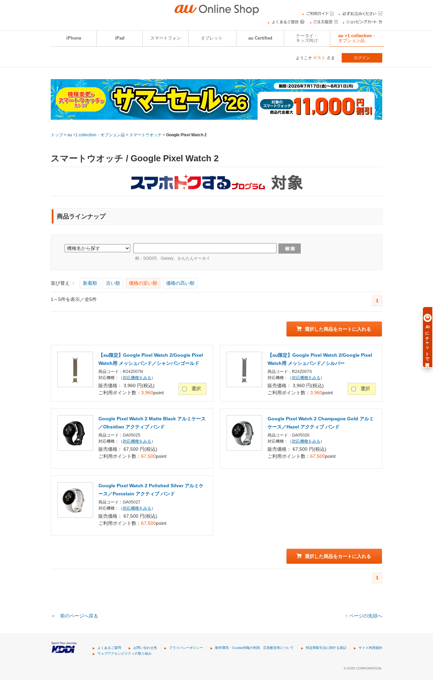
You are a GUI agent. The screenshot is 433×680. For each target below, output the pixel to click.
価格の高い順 (180, 283)
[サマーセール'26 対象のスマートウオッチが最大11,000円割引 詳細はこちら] (216, 115)
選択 (196, 388)
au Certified (260, 38)
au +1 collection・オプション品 (357, 38)
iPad (119, 38)
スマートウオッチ (145, 135)
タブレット (212, 38)
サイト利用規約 (370, 648)
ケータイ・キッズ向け (307, 38)
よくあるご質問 (109, 648)
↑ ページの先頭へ (363, 615)
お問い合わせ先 (145, 648)
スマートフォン (165, 38)
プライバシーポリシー (186, 648)
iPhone (73, 38)
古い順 (113, 283)
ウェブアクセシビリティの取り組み (124, 653)
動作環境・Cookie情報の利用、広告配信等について (254, 648)
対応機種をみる (137, 377)
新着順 (90, 283)
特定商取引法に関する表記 (326, 648)
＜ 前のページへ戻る (74, 615)
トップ (57, 135)
